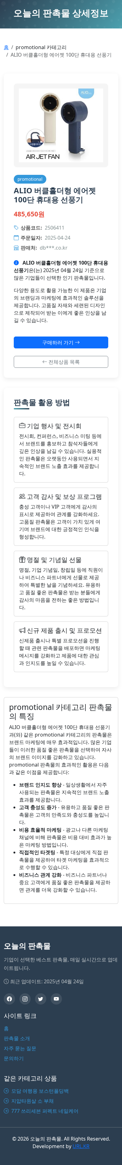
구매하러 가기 (58, 342)
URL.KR (81, 1146)
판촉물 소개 (17, 1038)
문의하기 (14, 1058)
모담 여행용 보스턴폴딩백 (39, 1090)
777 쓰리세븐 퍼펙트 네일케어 (44, 1110)
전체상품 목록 (63, 361)
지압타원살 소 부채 (32, 1100)
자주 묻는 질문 (20, 1048)
